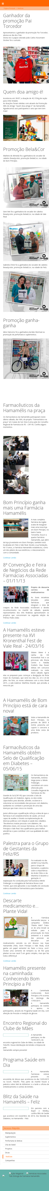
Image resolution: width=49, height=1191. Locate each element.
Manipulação (10, 1133)
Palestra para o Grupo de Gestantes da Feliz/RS (25, 848)
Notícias (9, 1156)
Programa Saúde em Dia (24, 1062)
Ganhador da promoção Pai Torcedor (17, 20)
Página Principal (9, 8)
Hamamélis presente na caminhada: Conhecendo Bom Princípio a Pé (24, 976)
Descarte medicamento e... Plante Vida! (21, 905)
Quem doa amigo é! (23, 92)
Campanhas (10, 1160)
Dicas (7, 1152)
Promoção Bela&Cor (24, 149)
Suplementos (10, 1137)
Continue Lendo (9, 557)
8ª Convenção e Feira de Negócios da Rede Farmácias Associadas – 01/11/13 (25, 573)
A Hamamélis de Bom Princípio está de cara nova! (25, 705)
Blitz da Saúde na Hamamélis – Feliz (21, 1099)
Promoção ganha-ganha (21, 323)
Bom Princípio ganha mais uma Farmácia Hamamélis (24, 507)
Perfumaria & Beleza (13, 1141)
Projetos (8, 1148)
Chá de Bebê (10, 1144)
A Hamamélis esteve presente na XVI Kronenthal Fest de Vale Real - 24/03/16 (24, 638)
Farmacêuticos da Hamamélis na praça (24, 408)
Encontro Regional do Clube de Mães (25, 1025)
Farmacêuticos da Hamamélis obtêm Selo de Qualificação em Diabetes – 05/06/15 (23, 758)
